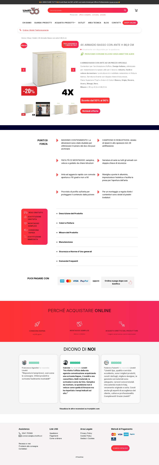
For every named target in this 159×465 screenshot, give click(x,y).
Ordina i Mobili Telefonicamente (36, 30)
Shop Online (130, 23)
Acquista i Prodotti (64, 23)
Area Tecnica (94, 23)
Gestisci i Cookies (87, 438)
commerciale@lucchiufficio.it (32, 436)
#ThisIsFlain (79, 457)
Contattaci (23, 449)
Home (23, 38)
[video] (43, 109)
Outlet (81, 23)
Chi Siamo (26, 23)
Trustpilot (4, 127)
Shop (29, 38)
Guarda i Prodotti (43, 23)
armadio (103, 15)
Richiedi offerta (90, 111)
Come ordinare (56, 438)
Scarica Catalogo (120, 448)
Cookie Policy (86, 436)
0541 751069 (27, 433)
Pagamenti (54, 436)
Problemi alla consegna (28, 446)
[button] (20, 379)
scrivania (95, 15)
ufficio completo (85, 15)
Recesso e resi (25, 444)
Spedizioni (54, 433)
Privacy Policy (86, 433)
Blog (106, 23)
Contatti (116, 23)
